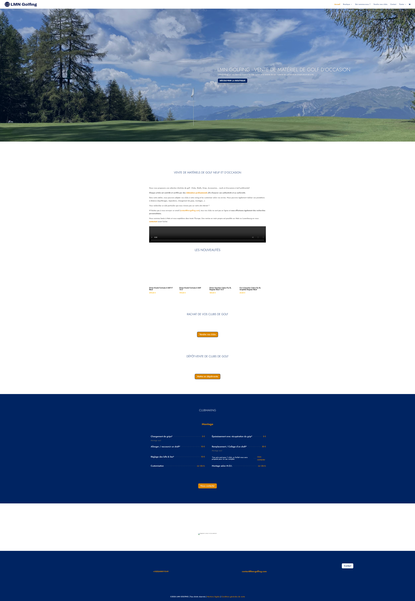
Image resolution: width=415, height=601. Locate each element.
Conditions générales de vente (233, 596)
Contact (393, 5)
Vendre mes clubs (380, 5)
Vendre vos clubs (207, 334)
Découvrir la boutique (232, 80)
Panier (401, 5)
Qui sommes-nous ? (362, 5)
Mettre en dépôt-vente (207, 376)
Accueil (337, 5)
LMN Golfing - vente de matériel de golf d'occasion (284, 69)
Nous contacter (207, 485)
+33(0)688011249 (161, 571)
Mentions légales (213, 596)
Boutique (346, 5)
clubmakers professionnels (196, 193)
